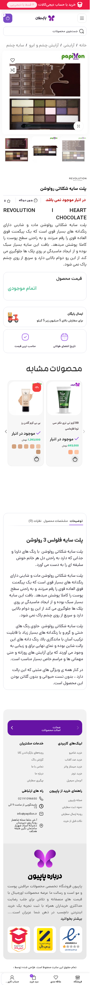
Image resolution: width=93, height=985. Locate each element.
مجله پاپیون (75, 800)
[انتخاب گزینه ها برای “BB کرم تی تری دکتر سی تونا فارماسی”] (75, 459)
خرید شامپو (75, 753)
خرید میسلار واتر (73, 767)
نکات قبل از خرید (72, 821)
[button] (84, 431)
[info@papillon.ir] (41, 814)
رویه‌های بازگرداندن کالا (30, 753)
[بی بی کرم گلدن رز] (26, 398)
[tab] (76, 521)
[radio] (76, 452)
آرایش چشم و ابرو (44, 45)
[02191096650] (41, 798)
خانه (83, 45)
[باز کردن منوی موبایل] (82, 18)
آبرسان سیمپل (74, 780)
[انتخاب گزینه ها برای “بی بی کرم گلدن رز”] (36, 459)
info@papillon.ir (27, 814)
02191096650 (27, 799)
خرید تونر (76, 774)
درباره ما (39, 774)
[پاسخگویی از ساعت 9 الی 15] (41, 806)
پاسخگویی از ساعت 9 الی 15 (22, 806)
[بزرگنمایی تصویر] (78, 126)
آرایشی (69, 45)
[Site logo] (45, 18)
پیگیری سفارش (35, 780)
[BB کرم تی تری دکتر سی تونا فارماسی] (64, 398)
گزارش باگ (37, 760)
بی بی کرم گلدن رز (30, 423)
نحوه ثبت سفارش (72, 807)
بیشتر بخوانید (71, 918)
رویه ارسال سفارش (71, 814)
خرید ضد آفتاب (73, 760)
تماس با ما (37, 767)
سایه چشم (15, 45)
